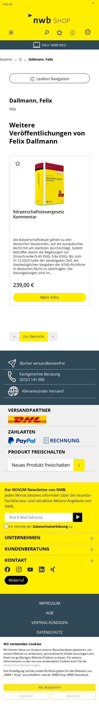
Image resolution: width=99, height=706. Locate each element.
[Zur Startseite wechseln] (49, 18)
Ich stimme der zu (41, 526)
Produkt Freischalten (36, 452)
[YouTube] (30, 569)
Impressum (49, 603)
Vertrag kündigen (50, 622)
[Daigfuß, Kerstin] (14, 336)
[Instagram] (19, 569)
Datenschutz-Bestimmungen (21, 665)
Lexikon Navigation (52, 78)
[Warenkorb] (87, 31)
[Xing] (52, 569)
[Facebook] (7, 569)
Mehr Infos (49, 297)
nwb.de (7, 4)
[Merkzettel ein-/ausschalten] (17, 164)
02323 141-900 (32, 379)
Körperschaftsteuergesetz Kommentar (38, 214)
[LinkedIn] (41, 569)
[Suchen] (46, 32)
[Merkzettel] (59, 32)
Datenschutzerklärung (50, 526)
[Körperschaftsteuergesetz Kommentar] (49, 183)
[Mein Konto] (73, 32)
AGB (49, 612)
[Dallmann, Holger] (53, 336)
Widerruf (16, 580)
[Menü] (11, 32)
